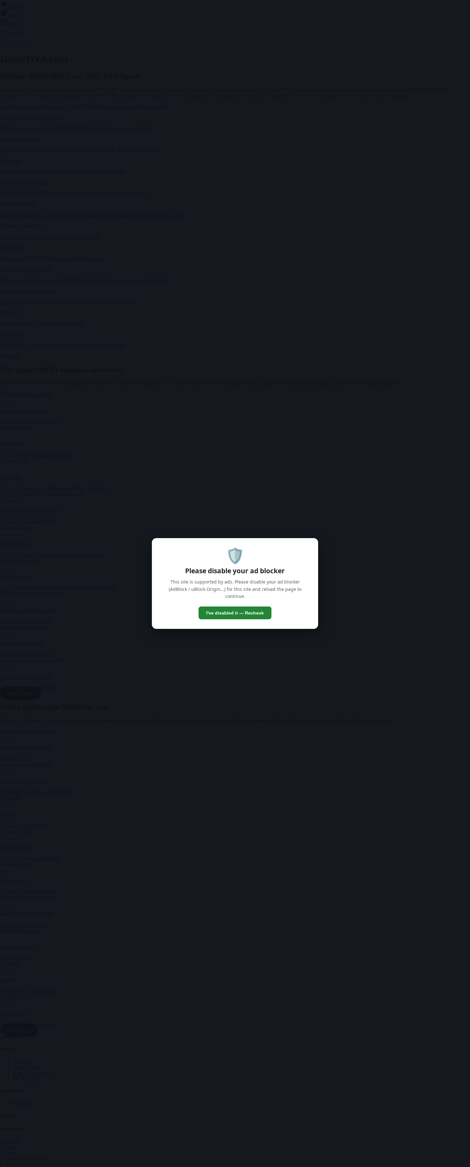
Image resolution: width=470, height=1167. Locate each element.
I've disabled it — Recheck (235, 612)
